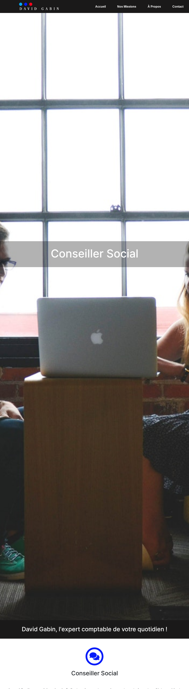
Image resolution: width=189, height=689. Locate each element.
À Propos (154, 6)
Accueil (100, 6)
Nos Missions (126, 6)
